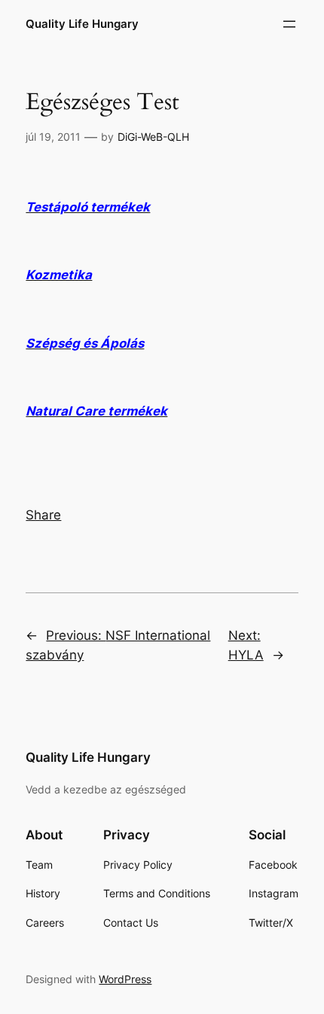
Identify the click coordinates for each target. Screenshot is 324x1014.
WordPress (125, 979)
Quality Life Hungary (82, 24)
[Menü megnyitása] (289, 24)
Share (43, 514)
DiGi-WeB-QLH (153, 136)
